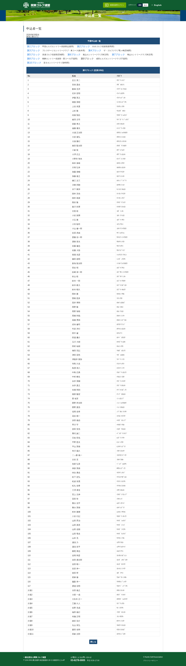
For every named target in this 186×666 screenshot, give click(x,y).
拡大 (145, 5)
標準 (140, 5)
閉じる (93, 642)
